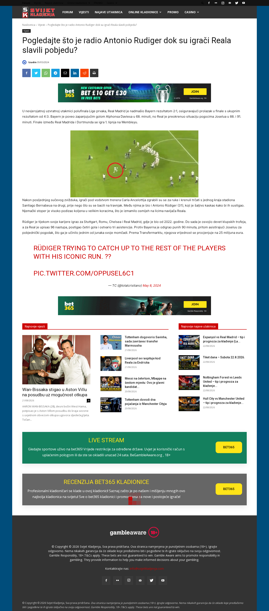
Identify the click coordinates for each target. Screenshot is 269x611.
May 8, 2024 (152, 285)
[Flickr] (216, 3)
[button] (202, 2)
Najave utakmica (54, 2)
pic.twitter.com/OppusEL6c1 (83, 273)
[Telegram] (55, 73)
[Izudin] (25, 62)
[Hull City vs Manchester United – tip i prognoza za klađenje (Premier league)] (189, 403)
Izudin (32, 62)
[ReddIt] (84, 73)
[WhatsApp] (46, 73)
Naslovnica (28, 25)
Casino (110, 2)
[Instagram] (223, 3)
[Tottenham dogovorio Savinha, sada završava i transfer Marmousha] (110, 342)
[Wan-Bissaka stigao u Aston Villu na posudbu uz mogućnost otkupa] (56, 359)
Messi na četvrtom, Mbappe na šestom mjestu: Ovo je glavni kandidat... (145, 383)
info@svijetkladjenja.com (147, 569)
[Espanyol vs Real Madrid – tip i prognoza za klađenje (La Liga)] (189, 342)
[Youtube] (243, 3)
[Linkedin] (75, 73)
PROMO (98, 2)
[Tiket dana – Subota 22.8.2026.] (189, 362)
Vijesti (37, 2)
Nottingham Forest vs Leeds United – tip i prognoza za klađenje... (222, 381)
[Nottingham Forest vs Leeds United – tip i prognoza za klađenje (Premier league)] (189, 382)
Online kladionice (77, 2)
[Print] (94, 73)
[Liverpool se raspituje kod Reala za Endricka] (110, 363)
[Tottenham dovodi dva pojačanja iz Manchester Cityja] (110, 405)
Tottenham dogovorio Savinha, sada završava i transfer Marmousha (146, 341)
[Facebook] (209, 3)
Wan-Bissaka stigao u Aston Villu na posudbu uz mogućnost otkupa (54, 392)
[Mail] (230, 3)
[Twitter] (236, 3)
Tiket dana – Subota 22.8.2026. (224, 357)
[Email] (65, 73)
